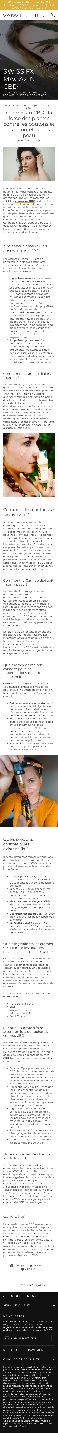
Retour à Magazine (32, 1285)
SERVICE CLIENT (16, 1305)
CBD (6, 1058)
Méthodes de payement (24, 1350)
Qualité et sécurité (21, 1359)
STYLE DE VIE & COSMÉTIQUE (21, 106)
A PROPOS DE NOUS (19, 1296)
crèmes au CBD (25, 200)
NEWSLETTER (14, 1316)
